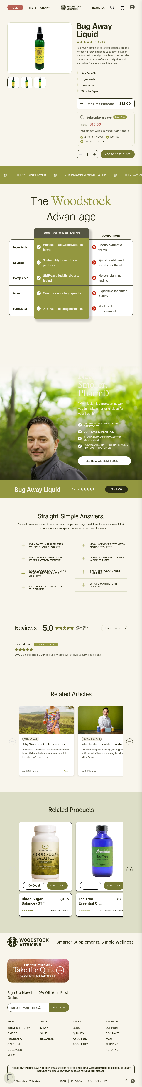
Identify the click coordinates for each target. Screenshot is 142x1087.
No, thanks (104, 586)
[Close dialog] (134, 497)
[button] (9, 1077)
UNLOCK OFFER (104, 566)
